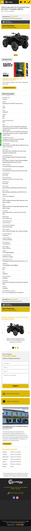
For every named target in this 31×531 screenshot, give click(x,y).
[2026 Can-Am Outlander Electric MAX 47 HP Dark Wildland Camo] (15, 329)
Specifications (8, 94)
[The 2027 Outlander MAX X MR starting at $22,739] (15, 69)
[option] (15, 332)
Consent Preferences (20, 522)
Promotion (6, 59)
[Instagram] (17, 497)
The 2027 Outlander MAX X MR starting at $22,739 (12, 79)
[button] (2, 333)
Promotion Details (9, 87)
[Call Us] (29, 2)
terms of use (13, 522)
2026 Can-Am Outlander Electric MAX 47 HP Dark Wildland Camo (15, 339)
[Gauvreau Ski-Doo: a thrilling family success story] (15, 415)
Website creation (10, 524)
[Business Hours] (21, 2)
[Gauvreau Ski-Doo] (11, 2)
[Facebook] (14, 497)
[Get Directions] (25, 2)
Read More (7, 443)
